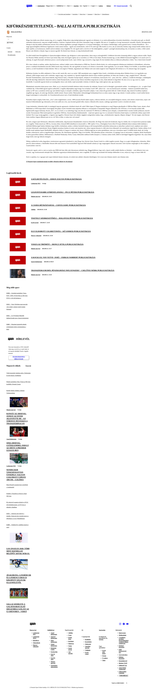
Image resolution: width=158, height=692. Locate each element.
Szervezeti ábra (123, 655)
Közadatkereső (123, 661)
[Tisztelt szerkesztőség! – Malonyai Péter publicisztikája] (18, 225)
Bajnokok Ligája (53, 648)
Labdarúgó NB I (35, 183)
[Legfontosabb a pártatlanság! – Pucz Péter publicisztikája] (18, 198)
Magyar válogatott (36, 235)
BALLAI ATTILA (16, 32)
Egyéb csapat (87, 653)
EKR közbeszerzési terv (122, 651)
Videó (103, 660)
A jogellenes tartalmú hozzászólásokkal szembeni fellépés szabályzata (123, 640)
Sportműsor (75, 14)
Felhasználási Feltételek (122, 672)
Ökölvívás (71, 643)
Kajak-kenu (70, 638)
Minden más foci (35, 196)
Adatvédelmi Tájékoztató (122, 668)
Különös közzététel (121, 657)
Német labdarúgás (54, 645)
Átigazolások (36, 643)
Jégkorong (88, 644)
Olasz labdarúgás (54, 641)
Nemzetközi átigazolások (54, 666)
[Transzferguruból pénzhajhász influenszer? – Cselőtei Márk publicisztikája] (18, 277)
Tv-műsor (105, 658)
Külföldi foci (50, 630)
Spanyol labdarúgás (36, 261)
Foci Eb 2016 (53, 658)
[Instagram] (120, 624)
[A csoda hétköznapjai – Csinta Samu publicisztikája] (18, 211)
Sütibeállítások (123, 675)
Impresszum (122, 633)
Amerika (75, 6)
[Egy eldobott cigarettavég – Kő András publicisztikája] (18, 238)
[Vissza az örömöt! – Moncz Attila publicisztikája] (18, 251)
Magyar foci (33, 630)
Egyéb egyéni (34, 222)
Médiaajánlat (122, 635)
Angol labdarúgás (11, 439)
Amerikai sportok (87, 647)
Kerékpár (71, 641)
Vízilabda (87, 650)
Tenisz (70, 646)
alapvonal (10, 51)
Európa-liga (54, 652)
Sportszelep (102, 630)
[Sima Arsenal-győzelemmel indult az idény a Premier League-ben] (19, 436)
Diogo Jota (17, 51)
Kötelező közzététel (121, 646)
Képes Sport (82, 14)
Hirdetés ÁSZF (123, 663)
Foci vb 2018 (53, 654)
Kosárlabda (88, 642)
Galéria (101, 6)
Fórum (104, 656)
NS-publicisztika (11, 55)
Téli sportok (70, 652)
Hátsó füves (97, 14)
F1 (81, 6)
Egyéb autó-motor (104, 652)
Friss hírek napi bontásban (64, 14)
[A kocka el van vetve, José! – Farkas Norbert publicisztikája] (18, 264)
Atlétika (33, 209)
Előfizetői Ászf (123, 665)
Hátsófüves (36, 640)
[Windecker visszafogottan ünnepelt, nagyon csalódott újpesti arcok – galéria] (19, 463)
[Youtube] (127, 624)
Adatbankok (40, 6)
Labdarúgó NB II (36, 637)
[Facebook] (124, 624)
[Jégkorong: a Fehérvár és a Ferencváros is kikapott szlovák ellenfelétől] (19, 569)
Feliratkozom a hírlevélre (19, 358)
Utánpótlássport (105, 14)
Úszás (70, 635)
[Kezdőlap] (29, 6)
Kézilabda (88, 639)
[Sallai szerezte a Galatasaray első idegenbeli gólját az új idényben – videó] (19, 598)
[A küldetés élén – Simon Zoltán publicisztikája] (18, 185)
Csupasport (89, 14)
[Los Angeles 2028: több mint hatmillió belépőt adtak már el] (19, 542)
